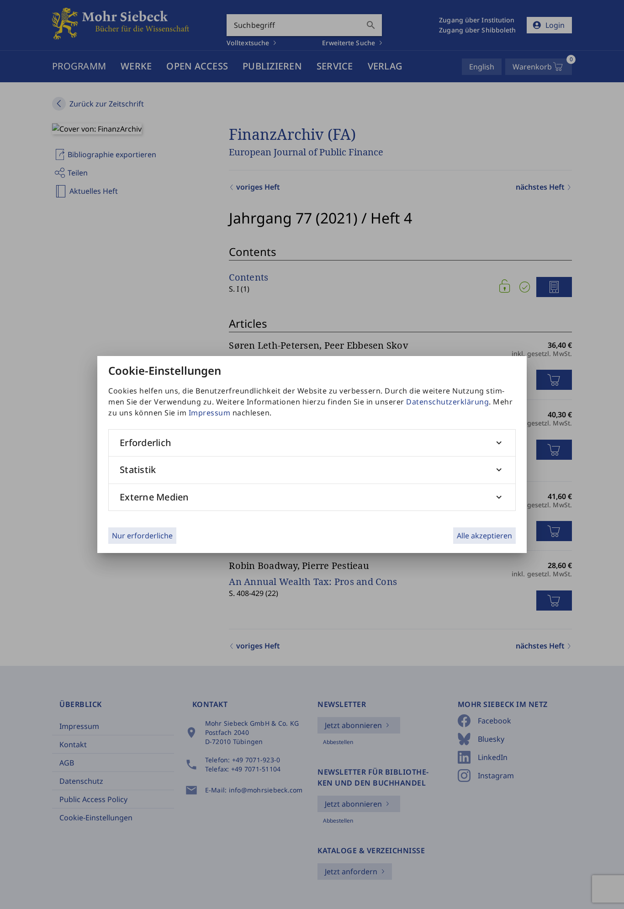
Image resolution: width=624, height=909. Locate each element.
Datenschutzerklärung (447, 402)
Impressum (210, 413)
